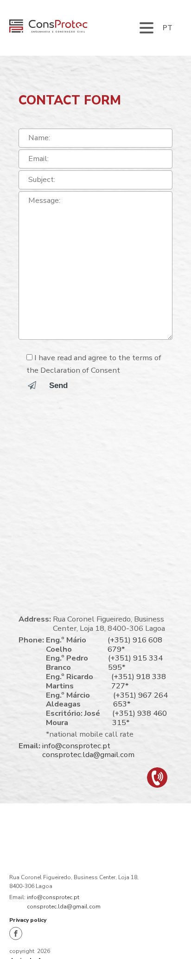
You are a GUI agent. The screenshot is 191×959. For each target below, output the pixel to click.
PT (167, 27)
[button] (157, 777)
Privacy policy (27, 920)
